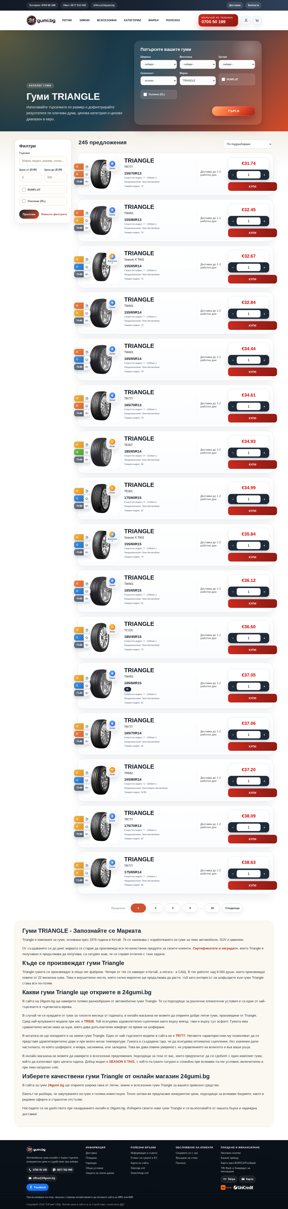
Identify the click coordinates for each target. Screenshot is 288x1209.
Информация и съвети (144, 1152)
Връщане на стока (186, 1157)
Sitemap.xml (138, 1168)
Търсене (24, 153)
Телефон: (42, 5)
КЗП (131, 1197)
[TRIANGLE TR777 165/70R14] (175, 734)
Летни (67, 20)
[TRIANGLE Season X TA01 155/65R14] (175, 267)
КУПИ (252, 186)
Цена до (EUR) (53, 169)
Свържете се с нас (187, 1152)
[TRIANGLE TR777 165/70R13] (175, 406)
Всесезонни (107, 20)
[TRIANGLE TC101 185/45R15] (175, 637)
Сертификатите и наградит (214, 948)
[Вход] (246, 20)
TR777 (180, 1036)
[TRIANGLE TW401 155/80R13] (175, 220)
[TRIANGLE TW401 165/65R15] (175, 591)
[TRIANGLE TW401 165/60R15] (175, 686)
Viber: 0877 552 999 (74, 5)
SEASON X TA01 (122, 1062)
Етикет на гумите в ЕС (144, 1157)
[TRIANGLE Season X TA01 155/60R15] (175, 545)
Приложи (29, 214)
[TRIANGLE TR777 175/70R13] (175, 827)
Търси (234, 111)
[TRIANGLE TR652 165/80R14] (175, 780)
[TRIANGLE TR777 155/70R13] (175, 174)
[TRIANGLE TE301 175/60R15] (175, 498)
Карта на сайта (140, 1162)
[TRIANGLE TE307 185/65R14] (175, 452)
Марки (153, 20)
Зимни (84, 20)
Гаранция (91, 1162)
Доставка (235, 5)
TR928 (89, 1021)
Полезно (173, 20)
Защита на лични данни (100, 1173)
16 (212, 908)
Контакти (253, 5)
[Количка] (257, 20)
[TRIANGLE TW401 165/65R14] (175, 359)
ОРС (120, 1197)
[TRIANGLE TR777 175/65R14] (175, 873)
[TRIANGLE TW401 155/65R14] (175, 313)
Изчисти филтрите (54, 214)
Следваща (232, 908)
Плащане (91, 1157)
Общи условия (94, 1168)
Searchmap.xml (140, 1173)
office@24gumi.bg (103, 5)
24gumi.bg (56, 1085)
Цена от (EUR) (28, 169)
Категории (132, 20)
